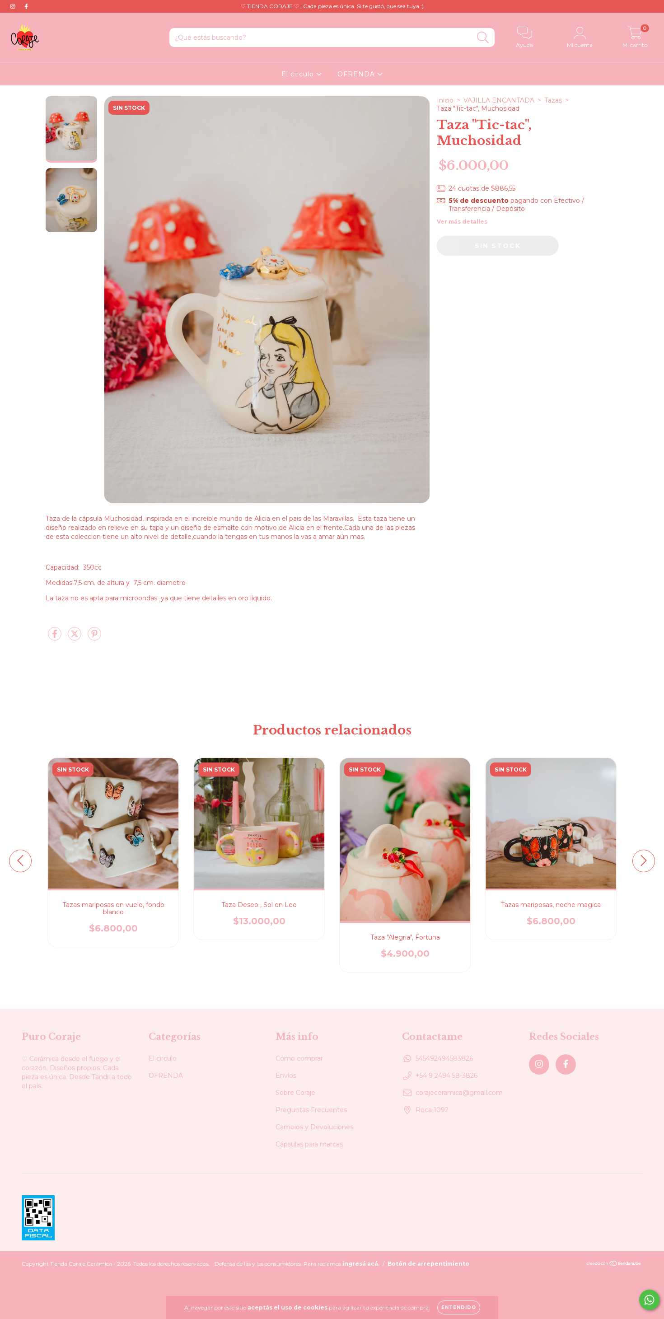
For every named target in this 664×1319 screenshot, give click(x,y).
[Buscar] (483, 37)
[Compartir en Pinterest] (94, 638)
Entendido (458, 1307)
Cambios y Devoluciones (314, 1127)
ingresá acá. (360, 1263)
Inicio (445, 100)
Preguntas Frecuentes (311, 1110)
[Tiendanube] (614, 1264)
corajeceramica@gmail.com (459, 1093)
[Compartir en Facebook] (55, 638)
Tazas (553, 100)
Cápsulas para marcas (309, 1144)
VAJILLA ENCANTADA (498, 100)
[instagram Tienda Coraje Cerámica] (13, 6)
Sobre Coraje (295, 1093)
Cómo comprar (299, 1058)
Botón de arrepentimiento (428, 1263)
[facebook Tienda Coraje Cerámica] (26, 6)
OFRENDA (357, 74)
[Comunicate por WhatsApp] (649, 1300)
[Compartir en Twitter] (75, 638)
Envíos (286, 1075)
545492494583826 (444, 1058)
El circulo (298, 74)
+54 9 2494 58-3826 (446, 1075)
